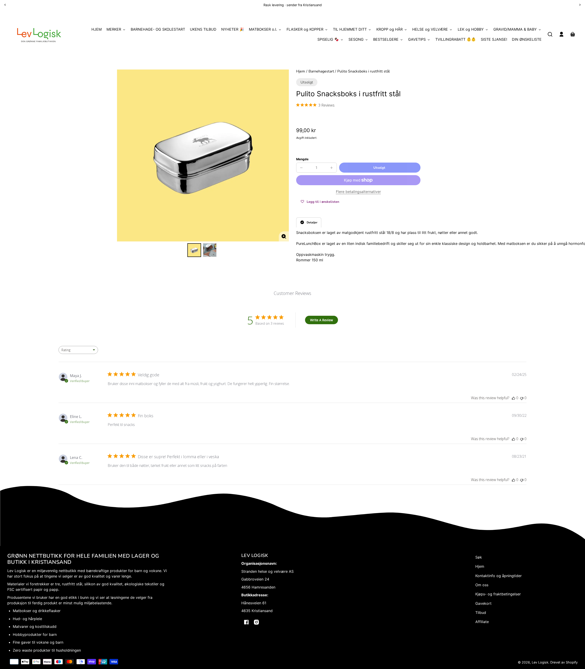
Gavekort (483, 603)
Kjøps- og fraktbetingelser (498, 594)
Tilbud (480, 612)
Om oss (481, 585)
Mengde (302, 159)
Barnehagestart (321, 72)
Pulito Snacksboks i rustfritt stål (363, 72)
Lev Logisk (540, 662)
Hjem (300, 72)
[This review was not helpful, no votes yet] (521, 397)
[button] (550, 34)
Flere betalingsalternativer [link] (358, 191)
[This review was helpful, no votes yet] (513, 397)
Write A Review (321, 320)
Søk (478, 557)
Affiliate (482, 621)
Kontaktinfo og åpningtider (498, 575)
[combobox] (78, 350)
